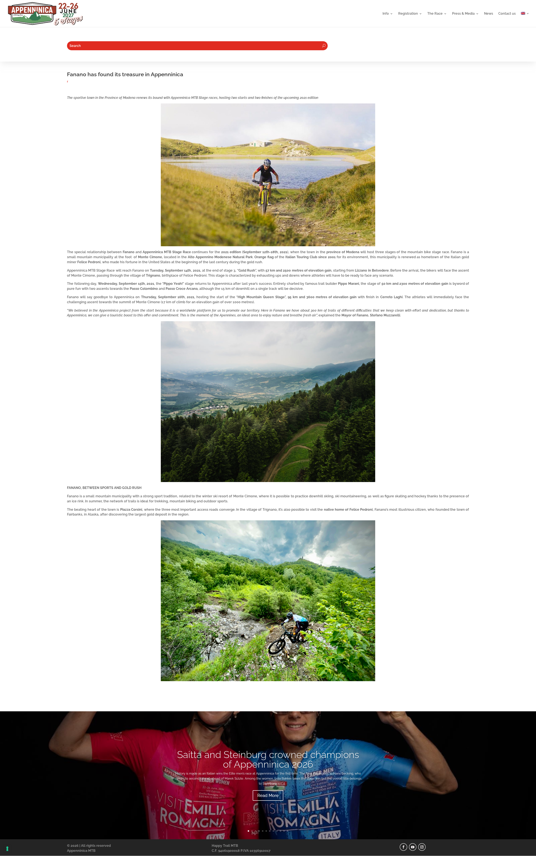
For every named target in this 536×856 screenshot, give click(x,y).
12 (287, 831)
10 (280, 831)
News (488, 13)
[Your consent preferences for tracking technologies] (7, 849)
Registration (408, 13)
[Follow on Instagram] (422, 847)
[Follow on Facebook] (403, 847)
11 (284, 831)
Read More (268, 795)
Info (386, 13)
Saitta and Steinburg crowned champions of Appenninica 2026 (268, 759)
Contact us (507, 13)
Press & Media (463, 13)
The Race (435, 13)
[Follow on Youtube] (412, 847)
